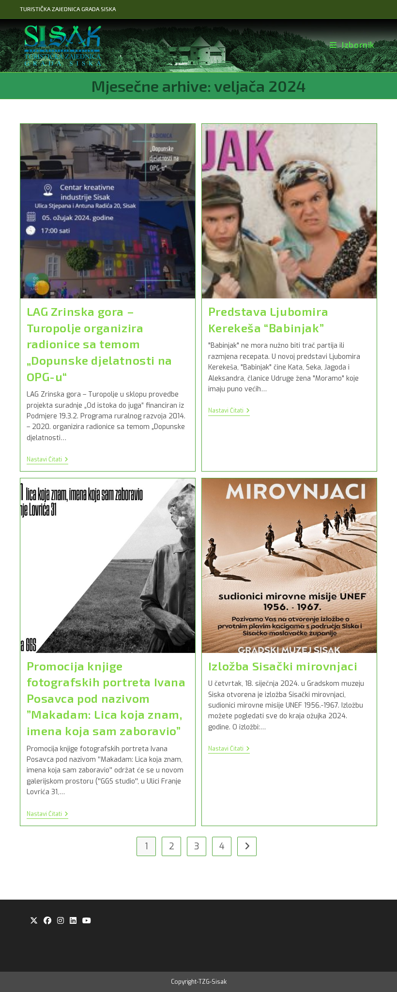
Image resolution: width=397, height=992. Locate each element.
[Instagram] (60, 921)
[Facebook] (47, 921)
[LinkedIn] (73, 921)
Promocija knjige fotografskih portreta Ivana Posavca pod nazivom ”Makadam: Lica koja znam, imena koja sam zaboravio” (106, 698)
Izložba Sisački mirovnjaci (283, 666)
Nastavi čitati (47, 460)
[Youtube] (86, 921)
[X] (34, 921)
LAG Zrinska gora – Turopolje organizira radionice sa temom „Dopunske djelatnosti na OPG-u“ (99, 343)
